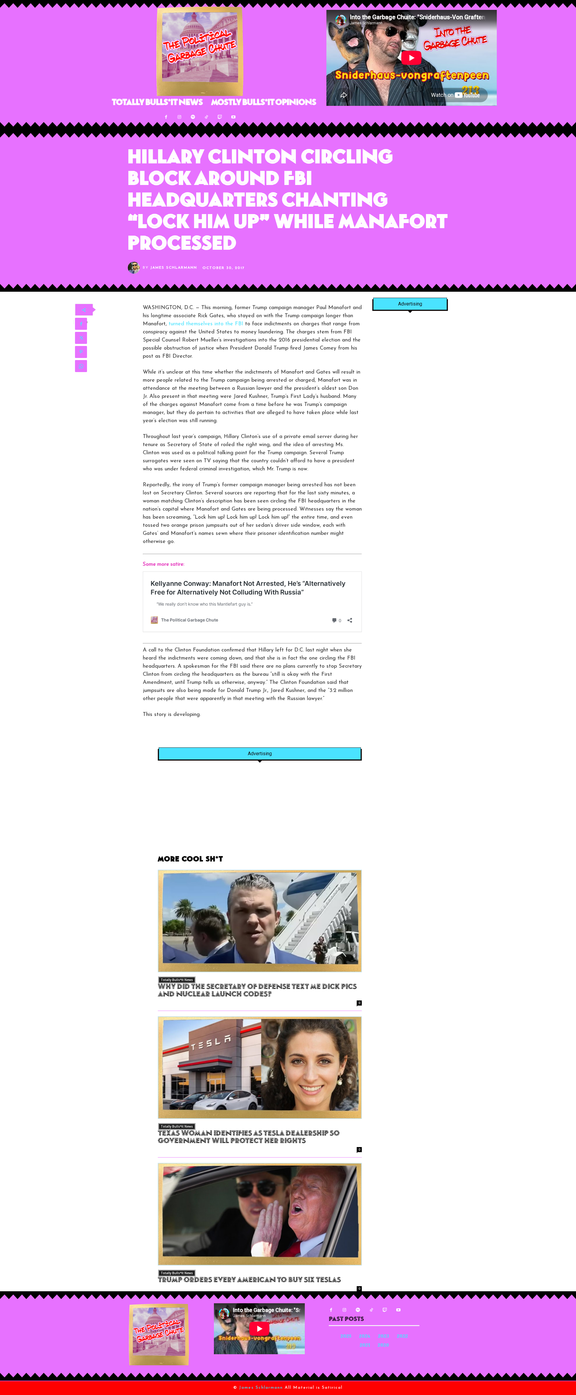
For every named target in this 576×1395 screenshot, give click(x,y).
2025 (345, 1336)
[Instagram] (179, 117)
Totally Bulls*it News (177, 980)
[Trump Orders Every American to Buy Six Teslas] (259, 1214)
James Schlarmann (173, 268)
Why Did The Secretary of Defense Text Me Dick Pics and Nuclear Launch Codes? (257, 991)
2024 (364, 1336)
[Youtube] (233, 117)
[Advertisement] (260, 811)
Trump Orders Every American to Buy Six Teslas (249, 1280)
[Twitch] (220, 117)
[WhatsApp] (81, 366)
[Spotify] (193, 117)
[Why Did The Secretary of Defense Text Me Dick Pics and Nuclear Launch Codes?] (259, 921)
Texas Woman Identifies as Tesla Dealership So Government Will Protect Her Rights (249, 1137)
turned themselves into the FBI (206, 324)
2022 (402, 1336)
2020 (383, 1345)
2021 (365, 1345)
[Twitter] (81, 338)
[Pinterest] (81, 352)
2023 (383, 1336)
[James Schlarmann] (135, 268)
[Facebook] (166, 117)
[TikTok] (206, 117)
